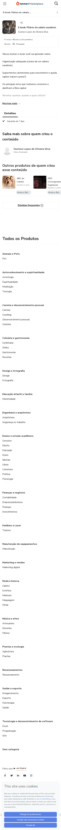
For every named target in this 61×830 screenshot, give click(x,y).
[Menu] (4, 3)
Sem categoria (10, 749)
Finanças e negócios (13, 492)
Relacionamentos (12, 670)
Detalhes (10, 113)
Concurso (7, 440)
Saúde (5, 707)
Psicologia (7, 479)
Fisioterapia (8, 702)
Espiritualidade (10, 282)
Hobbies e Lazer (11, 525)
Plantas (6, 656)
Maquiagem (8, 600)
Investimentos (9, 511)
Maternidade (9, 399)
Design (6, 375)
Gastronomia (9, 352)
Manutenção (8, 548)
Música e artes (10, 618)
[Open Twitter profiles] (11, 776)
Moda (5, 605)
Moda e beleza (10, 581)
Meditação (7, 286)
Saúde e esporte (12, 688)
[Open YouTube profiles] (24, 776)
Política (6, 474)
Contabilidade (9, 497)
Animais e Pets (11, 254)
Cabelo (6, 585)
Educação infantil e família (17, 394)
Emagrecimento (10, 693)
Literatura (7, 469)
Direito (5, 445)
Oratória (6, 324)
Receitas (7, 357)
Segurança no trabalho (13, 422)
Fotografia (7, 380)
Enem (5, 455)
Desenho (7, 628)
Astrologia (7, 277)
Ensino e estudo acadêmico (17, 436)
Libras (5, 464)
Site (4, 735)
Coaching (6, 314)
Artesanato (8, 623)
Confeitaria (7, 342)
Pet (4, 258)
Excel (5, 726)
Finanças (6, 507)
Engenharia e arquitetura (16, 412)
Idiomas (6, 459)
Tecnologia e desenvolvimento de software (27, 721)
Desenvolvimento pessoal (16, 319)
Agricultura (8, 651)
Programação (9, 731)
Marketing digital (11, 567)
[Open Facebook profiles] (5, 776)
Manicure (7, 595)
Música (5, 633)
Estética (6, 590)
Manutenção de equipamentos (19, 544)
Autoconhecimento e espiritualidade (23, 272)
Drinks (5, 347)
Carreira (6, 310)
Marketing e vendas (13, 562)
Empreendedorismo (12, 502)
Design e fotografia (13, 371)
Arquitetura (8, 417)
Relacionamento (10, 674)
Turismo (6, 530)
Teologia (7, 291)
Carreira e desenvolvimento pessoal (23, 305)
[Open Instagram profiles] (31, 776)
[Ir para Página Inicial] (29, 3)
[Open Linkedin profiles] (18, 776)
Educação (7, 450)
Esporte (6, 698)
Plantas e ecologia (13, 646)
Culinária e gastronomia (15, 338)
